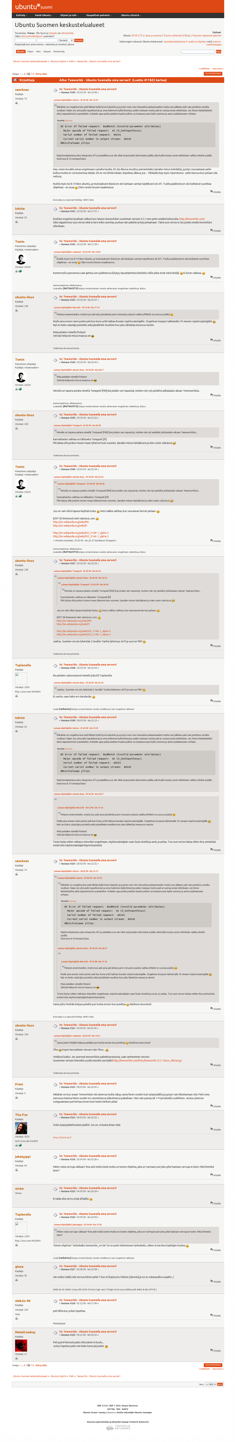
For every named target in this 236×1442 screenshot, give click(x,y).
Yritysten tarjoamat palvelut (206, 35)
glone (19, 1266)
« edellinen (204, 68)
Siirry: (201, 1384)
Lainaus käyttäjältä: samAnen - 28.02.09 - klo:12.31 (77, 1036)
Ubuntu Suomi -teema (94, 1412)
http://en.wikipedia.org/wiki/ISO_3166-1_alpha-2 (81, 536)
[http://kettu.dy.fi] (20, 1145)
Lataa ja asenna (152, 35)
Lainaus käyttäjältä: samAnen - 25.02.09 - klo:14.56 (77, 252)
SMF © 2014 (114, 1406)
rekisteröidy (67, 33)
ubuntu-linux (24, 297)
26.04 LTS (136, 35)
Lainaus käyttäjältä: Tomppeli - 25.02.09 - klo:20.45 (77, 425)
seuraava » (218, 68)
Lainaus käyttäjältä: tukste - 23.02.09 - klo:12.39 (76, 100)
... (22, 74)
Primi (19, 1084)
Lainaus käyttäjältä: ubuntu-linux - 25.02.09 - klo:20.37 (78, 370)
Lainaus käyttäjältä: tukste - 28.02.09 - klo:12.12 (76, 871)
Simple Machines (130, 1406)
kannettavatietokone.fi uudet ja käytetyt (185, 41)
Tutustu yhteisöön (173, 35)
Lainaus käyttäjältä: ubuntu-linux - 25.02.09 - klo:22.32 (78, 477)
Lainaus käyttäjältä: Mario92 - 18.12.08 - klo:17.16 (76, 308)
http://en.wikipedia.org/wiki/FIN (71, 521)
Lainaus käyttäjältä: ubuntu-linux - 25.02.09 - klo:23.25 (78, 683)
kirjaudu (53, 33)
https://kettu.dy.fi (62, 1137)
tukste (20, 208)
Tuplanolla (23, 665)
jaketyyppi (23, 1156)
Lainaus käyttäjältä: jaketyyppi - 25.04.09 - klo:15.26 (78, 1225)
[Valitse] (68, 121)
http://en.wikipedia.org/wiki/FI (70, 525)
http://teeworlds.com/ (192, 218)
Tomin (20, 241)
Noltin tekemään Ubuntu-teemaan (134, 1412)
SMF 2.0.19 (102, 1406)
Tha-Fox (21, 1114)
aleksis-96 (22, 1300)
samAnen (22, 89)
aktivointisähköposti (31, 36)
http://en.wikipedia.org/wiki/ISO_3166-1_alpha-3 (81, 532)
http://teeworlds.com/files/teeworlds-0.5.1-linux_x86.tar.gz (147, 1060)
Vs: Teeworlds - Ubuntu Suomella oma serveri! (88, 89)
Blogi (187, 35)
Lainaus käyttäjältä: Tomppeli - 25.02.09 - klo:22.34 (77, 571)
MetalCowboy (25, 1332)
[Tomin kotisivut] (20, 271)
